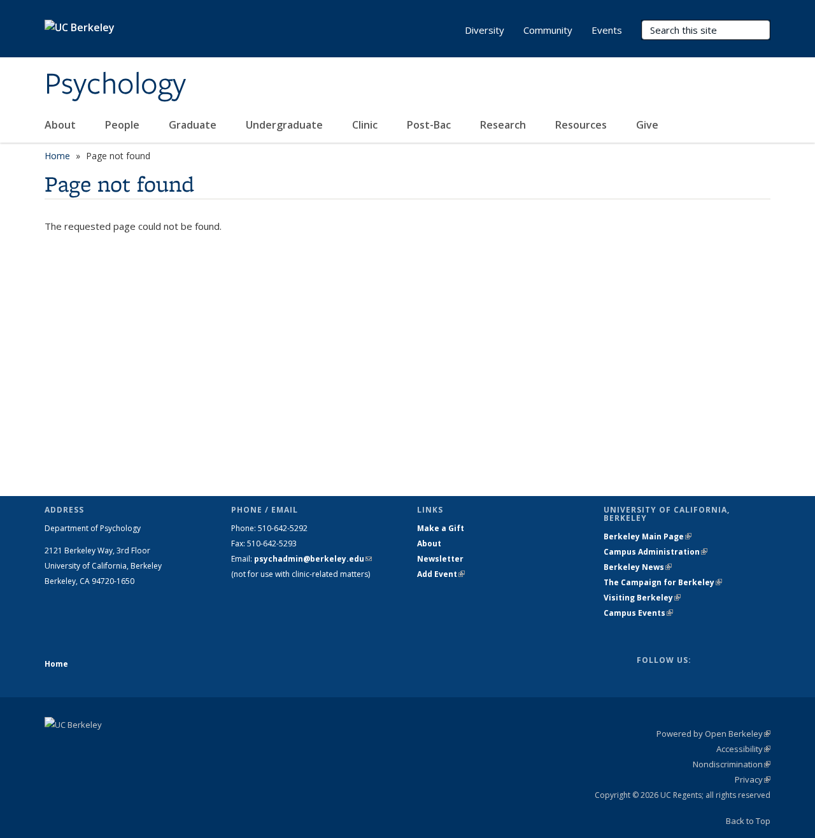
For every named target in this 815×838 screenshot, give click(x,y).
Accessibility (743, 749)
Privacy (752, 779)
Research (504, 125)
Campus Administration (655, 551)
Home (57, 156)
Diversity (484, 30)
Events (607, 30)
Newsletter (440, 558)
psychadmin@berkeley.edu (313, 558)
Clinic (366, 125)
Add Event (441, 574)
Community (547, 30)
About (61, 125)
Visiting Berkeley (642, 597)
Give (648, 125)
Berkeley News (638, 567)
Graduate (194, 125)
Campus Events (638, 612)
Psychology (115, 85)
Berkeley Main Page (647, 536)
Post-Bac (430, 125)
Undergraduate (285, 125)
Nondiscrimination (731, 764)
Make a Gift (440, 528)
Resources (582, 125)
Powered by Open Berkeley (713, 733)
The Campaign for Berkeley (663, 582)
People (123, 125)
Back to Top (748, 821)
